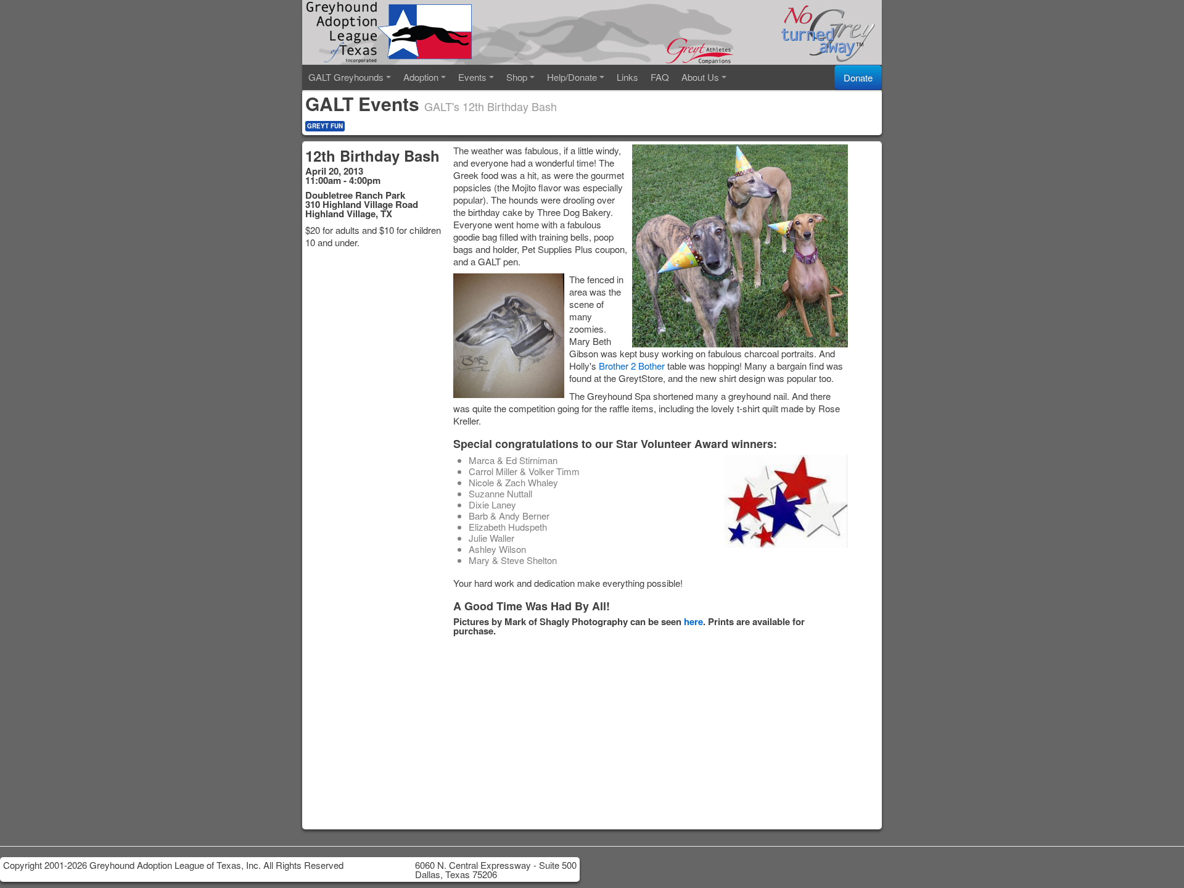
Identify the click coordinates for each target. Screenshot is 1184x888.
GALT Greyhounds (346, 76)
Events (472, 76)
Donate (858, 77)
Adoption (420, 76)
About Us (700, 76)
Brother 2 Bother (632, 365)
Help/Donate (572, 76)
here (693, 621)
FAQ (660, 76)
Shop (516, 76)
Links (627, 76)
